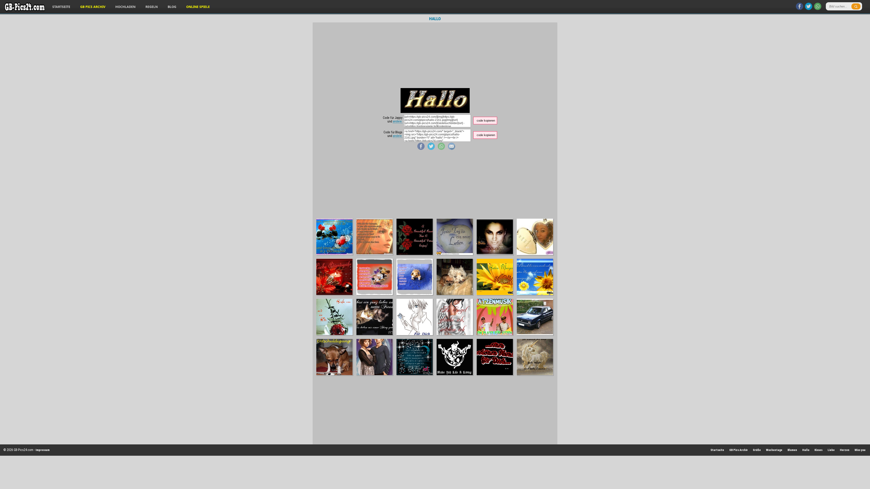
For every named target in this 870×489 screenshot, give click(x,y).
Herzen (844, 450)
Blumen (792, 450)
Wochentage (774, 450)
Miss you (860, 450)
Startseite (61, 7)
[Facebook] (799, 9)
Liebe (831, 450)
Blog (172, 7)
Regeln (151, 7)
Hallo (805, 450)
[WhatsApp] (817, 9)
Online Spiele (198, 7)
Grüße (757, 450)
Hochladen (125, 7)
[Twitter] (808, 9)
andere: (397, 121)
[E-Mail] (451, 149)
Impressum (43, 450)
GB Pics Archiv (92, 7)
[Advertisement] (435, 55)
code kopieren (486, 120)
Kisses (818, 450)
